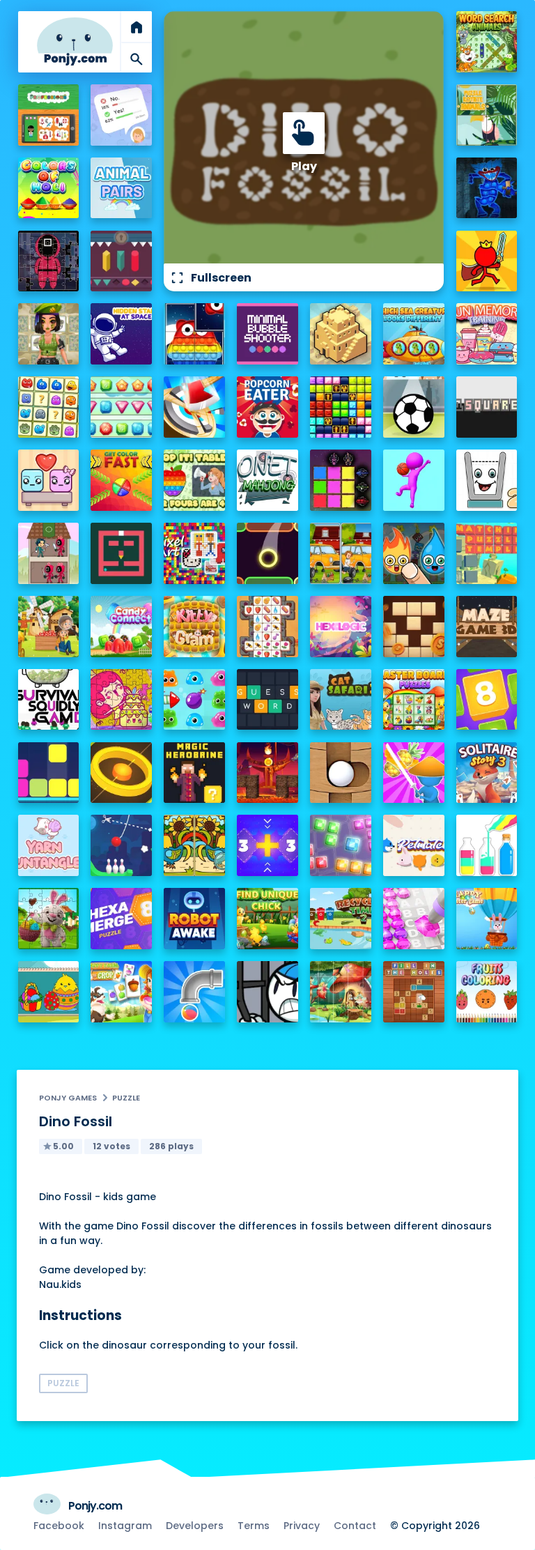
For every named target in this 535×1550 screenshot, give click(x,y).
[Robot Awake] (194, 918)
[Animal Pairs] (121, 188)
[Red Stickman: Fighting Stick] (487, 261)
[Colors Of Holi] (48, 188)
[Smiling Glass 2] (487, 480)
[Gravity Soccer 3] (413, 407)
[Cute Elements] (413, 553)
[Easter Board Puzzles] (413, 699)
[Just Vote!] (121, 115)
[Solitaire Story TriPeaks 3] (487, 773)
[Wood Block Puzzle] (413, 626)
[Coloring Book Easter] (48, 991)
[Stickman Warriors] (267, 991)
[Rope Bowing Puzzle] (121, 845)
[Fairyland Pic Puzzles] (340, 991)
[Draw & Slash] (413, 773)
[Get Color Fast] (121, 480)
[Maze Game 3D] (487, 626)
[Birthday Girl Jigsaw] (121, 699)
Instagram (125, 1526)
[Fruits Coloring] (487, 991)
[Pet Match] (413, 845)
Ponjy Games (68, 1097)
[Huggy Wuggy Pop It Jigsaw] (487, 188)
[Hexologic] (340, 626)
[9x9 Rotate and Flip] (340, 845)
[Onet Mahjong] (267, 480)
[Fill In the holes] (413, 991)
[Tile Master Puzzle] (267, 626)
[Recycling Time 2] (340, 918)
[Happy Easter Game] (487, 918)
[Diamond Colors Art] (413, 918)
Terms (254, 1526)
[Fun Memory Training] (487, 334)
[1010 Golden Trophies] (340, 407)
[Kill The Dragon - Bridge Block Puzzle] (267, 773)
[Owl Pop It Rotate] (194, 334)
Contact (355, 1526)
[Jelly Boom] (194, 699)
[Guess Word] (267, 699)
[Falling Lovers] (48, 480)
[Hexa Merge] (121, 918)
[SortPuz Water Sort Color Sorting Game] (487, 845)
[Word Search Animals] (487, 41)
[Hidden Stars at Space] (121, 334)
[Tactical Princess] (48, 334)
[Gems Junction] (121, 407)
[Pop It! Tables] (194, 480)
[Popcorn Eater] (267, 407)
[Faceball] (413, 480)
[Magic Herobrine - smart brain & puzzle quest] (194, 773)
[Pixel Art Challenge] (194, 553)
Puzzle (126, 1097)
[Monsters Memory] (48, 407)
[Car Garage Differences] (340, 553)
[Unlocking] (121, 261)
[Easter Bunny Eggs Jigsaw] (48, 918)
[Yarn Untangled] (48, 845)
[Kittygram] (194, 626)
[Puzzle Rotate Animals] (487, 115)
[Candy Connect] (121, 626)
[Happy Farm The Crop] (121, 991)
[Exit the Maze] (121, 553)
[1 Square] (487, 407)
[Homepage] (75, 41)
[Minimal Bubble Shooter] (267, 334)
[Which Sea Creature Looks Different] (413, 334)
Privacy (302, 1526)
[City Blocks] (340, 334)
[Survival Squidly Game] (48, 699)
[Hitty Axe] (194, 407)
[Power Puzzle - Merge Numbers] (487, 699)
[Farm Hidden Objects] (48, 626)
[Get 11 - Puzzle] (267, 845)
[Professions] (48, 115)
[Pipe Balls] (194, 991)
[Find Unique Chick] (267, 918)
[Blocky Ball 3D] (340, 773)
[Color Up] (267, 553)
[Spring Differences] (194, 845)
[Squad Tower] (48, 553)
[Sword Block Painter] (340, 480)
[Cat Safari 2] (340, 699)
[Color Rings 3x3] (121, 773)
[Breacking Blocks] (48, 773)
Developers (195, 1526)
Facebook (58, 1526)
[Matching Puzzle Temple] (487, 553)
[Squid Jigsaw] (48, 261)
